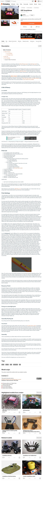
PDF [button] (40, 45)
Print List (6, 56)
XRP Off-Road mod (23, 63)
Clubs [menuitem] (21, 4)
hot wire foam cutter (18, 168)
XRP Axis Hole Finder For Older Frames (30, 78)
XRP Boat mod (33, 63)
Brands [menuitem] (35, 4)
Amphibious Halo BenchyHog (9, 476)
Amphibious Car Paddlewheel (29, 455)
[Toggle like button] (3, 412)
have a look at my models (28, 79)
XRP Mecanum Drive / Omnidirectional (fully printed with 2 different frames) (31, 431)
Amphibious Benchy (6, 455)
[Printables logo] (5, 4)
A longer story (10, 54)
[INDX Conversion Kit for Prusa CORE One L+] (31, 36)
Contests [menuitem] (31, 4)
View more (39, 392)
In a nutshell (9, 53)
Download (32, 23)
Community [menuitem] (26, 4)
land (11, 364)
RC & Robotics (36, 7)
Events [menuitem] (39, 4)
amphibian (15, 364)
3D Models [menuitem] (13, 4)
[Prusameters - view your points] (35, 1)
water (3, 364)
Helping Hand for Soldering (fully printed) (9, 431)
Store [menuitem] (18, 4)
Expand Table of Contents (10, 59)
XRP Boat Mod (26, 410)
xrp (19, 364)
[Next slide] (18, 23)
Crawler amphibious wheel (29, 476)
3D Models (23, 7)
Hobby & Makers (29, 7)
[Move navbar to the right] (41, 4)
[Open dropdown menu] (41, 10)
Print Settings (7, 57)
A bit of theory (7, 51)
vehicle (7, 364)
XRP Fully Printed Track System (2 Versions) (10, 410)
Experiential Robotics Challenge (31, 29)
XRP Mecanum (23, 71)
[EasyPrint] (33, 1)
